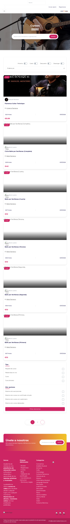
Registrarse (62, 7)
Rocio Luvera (12, 147)
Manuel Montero (14, 99)
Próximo (20, 63)
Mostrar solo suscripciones (13, 391)
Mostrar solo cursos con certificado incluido (18, 395)
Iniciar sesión (52, 7)
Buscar (53, 36)
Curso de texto (9, 380)
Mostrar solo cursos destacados (14, 403)
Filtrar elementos (35, 409)
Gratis (31, 63)
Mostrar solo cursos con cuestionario (16, 399)
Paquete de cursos (10, 368)
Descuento (43, 63)
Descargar (56, 63)
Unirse (60, 442)
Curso (7, 376)
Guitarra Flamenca (12, 108)
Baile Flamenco (11, 156)
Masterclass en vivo (11, 372)
